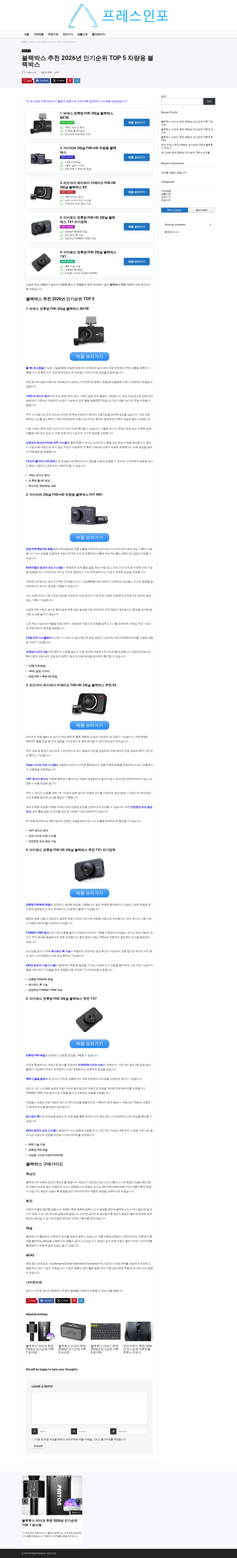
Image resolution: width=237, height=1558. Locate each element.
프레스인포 (31, 72)
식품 (26, 34)
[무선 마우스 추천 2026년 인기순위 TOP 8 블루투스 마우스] (138, 1323)
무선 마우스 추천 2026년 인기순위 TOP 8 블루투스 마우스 (137, 1349)
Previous (25, 1501)
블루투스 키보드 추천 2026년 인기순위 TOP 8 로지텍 (105, 1349)
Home (24, 42)
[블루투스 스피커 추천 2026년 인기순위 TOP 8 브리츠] (73, 1323)
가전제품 (38, 34)
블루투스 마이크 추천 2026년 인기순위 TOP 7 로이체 (40, 1349)
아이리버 (35, 494)
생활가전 (82, 34)
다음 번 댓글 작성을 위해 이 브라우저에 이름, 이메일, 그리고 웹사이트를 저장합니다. (80, 1439)
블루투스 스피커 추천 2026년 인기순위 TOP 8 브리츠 (72, 1349)
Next (79, 1501)
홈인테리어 (98, 34)
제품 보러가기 (136, 122)
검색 (163, 96)
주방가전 (53, 34)
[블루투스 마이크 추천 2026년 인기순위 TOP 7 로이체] (41, 1323)
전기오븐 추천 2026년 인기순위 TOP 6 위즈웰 (185, 152)
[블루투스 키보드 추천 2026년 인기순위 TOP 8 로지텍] (106, 1323)
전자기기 (68, 34)
